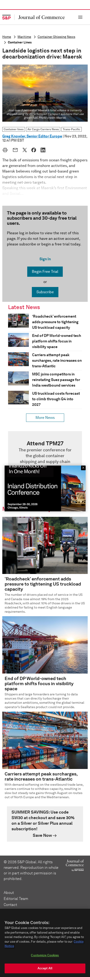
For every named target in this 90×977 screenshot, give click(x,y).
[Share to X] (25, 150)
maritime (24, 37)
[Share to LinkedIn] (43, 150)
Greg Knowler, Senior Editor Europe (32, 136)
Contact (10, 904)
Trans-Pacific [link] (71, 129)
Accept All (45, 968)
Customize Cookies (45, 955)
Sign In (45, 259)
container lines (20, 42)
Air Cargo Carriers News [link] (43, 129)
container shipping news (56, 37)
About (9, 892)
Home (6, 37)
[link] (45, 462)
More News (45, 417)
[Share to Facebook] (33, 150)
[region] (45, 943)
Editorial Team (16, 898)
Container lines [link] (14, 129)
